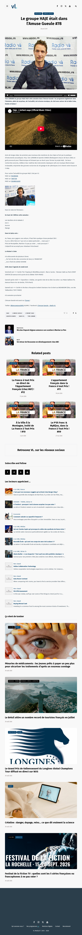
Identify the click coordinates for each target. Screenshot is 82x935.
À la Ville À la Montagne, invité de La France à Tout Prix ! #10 (23, 427)
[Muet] (69, 95)
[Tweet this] (75, 313)
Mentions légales (47, 926)
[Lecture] (8, 95)
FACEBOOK (14, 176)
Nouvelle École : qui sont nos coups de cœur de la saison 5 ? (34, 542)
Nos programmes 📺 (33, 926)
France (22, 489)
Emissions (38, 13)
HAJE (7, 313)
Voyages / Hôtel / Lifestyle (29, 681)
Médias (22, 526)
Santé (18, 627)
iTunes (27, 300)
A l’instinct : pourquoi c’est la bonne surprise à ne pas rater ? (34, 504)
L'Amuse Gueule (48, 13)
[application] (41, 95)
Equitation (12, 732)
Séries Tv (29, 502)
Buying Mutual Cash (20, 604)
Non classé (17, 564)
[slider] (73, 95)
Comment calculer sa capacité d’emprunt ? (28, 517)
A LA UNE (17, 489)
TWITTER (14, 179)
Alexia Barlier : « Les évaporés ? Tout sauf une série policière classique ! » (39, 554)
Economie (17, 514)
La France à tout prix (25, 363)
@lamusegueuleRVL (17, 305)
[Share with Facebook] (73, 313)
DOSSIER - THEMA (19, 502)
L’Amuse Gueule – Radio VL (47, 305)
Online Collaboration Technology (25, 566)
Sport (20, 732)
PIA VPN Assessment (20, 591)
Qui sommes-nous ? (18, 926)
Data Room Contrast (20, 579)
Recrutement (66, 926)
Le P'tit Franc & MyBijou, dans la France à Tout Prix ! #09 (59, 427)
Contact (57, 926)
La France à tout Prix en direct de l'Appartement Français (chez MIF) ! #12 (23, 386)
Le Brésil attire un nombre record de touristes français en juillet (40, 717)
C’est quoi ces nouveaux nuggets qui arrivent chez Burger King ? (36, 492)
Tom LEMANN (31, 316)
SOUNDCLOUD (15, 181)
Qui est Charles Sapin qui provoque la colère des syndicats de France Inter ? (39, 529)
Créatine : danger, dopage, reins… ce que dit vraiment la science (39, 822)
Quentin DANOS (11, 316)
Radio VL (21, 316)
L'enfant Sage (30, 313)
